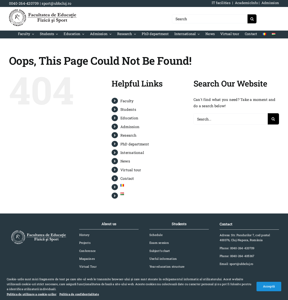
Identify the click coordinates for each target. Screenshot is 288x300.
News (125, 161)
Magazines (87, 259)
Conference (87, 251)
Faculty (127, 100)
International (132, 152)
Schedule (156, 235)
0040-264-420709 (24, 3)
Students (128, 109)
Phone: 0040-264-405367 (237, 256)
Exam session (159, 243)
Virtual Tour (88, 266)
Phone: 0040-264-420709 (237, 248)
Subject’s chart (159, 251)
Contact (127, 178)
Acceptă (269, 286)
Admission (130, 126)
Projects (84, 243)
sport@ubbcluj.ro (56, 3)
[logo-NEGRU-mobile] (42, 11)
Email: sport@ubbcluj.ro (236, 264)
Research (128, 135)
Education (129, 118)
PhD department (134, 144)
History (84, 235)
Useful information (163, 259)
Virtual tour (130, 169)
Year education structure (167, 266)
